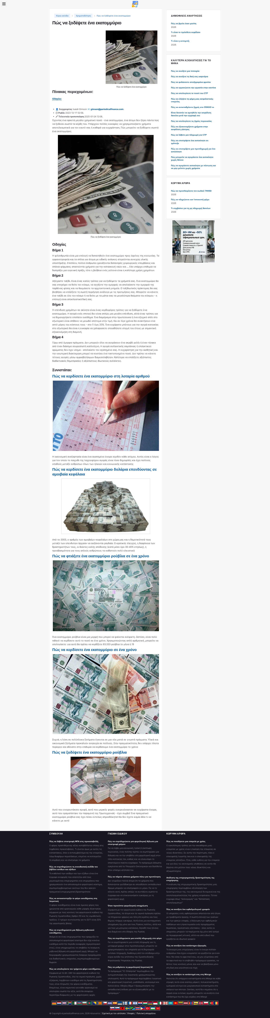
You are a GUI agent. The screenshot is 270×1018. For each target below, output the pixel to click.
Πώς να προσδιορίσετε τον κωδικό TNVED (191, 191)
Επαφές (131, 1013)
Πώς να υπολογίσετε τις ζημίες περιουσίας (191, 121)
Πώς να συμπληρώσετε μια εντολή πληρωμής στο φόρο (135, 938)
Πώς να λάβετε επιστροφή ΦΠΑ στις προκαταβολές (73, 841)
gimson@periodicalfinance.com (107, 109)
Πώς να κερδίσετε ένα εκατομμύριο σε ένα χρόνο (94, 650)
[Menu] (3, 3)
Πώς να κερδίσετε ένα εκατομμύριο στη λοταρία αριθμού (101, 376)
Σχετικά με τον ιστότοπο (114, 1013)
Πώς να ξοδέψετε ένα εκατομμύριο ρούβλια (89, 752)
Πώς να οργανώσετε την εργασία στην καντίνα (193, 87)
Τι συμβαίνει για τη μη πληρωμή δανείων (191, 208)
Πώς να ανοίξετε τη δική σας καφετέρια (189, 76)
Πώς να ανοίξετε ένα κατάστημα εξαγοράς (186, 945)
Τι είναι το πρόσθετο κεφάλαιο (185, 32)
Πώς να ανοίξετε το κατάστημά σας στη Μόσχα (188, 974)
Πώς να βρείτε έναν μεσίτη (183, 23)
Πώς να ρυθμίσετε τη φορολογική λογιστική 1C (130, 967)
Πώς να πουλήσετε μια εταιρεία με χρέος (185, 841)
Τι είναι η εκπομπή (180, 41)
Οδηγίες (56, 98)
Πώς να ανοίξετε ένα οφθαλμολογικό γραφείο (188, 909)
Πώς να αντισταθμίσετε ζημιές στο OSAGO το (192, 107)
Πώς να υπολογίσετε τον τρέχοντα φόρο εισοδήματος (75, 969)
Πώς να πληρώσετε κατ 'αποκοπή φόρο (190, 199)
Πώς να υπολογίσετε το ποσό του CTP (189, 93)
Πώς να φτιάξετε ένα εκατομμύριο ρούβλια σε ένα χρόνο (100, 556)
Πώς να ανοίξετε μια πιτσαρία (185, 71)
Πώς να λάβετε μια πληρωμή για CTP (189, 135)
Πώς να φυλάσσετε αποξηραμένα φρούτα (191, 82)
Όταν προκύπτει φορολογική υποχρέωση (128, 906)
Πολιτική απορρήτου (146, 1013)
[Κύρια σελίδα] (135, 4)
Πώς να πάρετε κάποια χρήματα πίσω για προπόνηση (134, 877)
